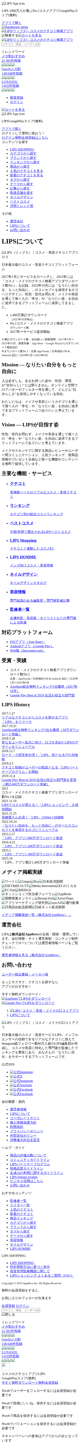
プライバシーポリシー (26, 1131)
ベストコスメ (20, 201)
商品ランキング (21, 1218)
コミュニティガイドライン (30, 1160)
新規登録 (16, 97)
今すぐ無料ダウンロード (20, 1382)
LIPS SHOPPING (22, 149)
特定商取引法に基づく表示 (30, 1267)
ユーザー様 (10, 974)
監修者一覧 (18, 1201)
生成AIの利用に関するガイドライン (36, 1173)
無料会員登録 (48, 1382)
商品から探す (20, 166)
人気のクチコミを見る (26, 171)
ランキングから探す (25, 162)
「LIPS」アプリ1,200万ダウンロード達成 (32, 846)
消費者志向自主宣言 (25, 1140)
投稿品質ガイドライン (26, 1168)
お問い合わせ (20, 230)
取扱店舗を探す (21, 193)
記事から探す (20, 188)
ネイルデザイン (21, 197)
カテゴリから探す (23, 153)
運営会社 (16, 221)
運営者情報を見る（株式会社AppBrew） (31, 955)
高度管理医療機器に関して (30, 1271)
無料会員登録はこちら (31, 137)
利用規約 (16, 1127)
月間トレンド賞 (21, 206)
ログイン (16, 102)
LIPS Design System (23, 1177)
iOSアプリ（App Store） (27, 642)
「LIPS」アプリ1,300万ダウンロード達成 (32, 854)
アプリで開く (12, 23)
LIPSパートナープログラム (30, 1164)
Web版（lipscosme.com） (27, 650)
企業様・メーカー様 (33, 974)
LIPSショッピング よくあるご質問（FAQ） (42, 1275)
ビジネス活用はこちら (26, 1181)
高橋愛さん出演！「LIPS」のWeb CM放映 (33, 817)
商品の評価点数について (28, 1155)
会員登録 (8, 1306)
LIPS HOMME (20, 1248)
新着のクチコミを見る (26, 175)
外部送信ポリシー (23, 1135)
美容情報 (16, 1240)
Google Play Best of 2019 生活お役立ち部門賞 (42, 695)
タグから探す (20, 179)
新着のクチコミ (21, 1214)
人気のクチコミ (21, 1209)
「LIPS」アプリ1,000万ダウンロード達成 (32, 838)
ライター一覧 (20, 1205)
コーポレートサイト (25, 1118)
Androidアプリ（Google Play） (32, 646)
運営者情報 (18, 1109)
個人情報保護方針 (23, 1122)
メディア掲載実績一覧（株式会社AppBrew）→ (36, 915)
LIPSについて (20, 225)
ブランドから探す (23, 158)
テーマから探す (21, 184)
